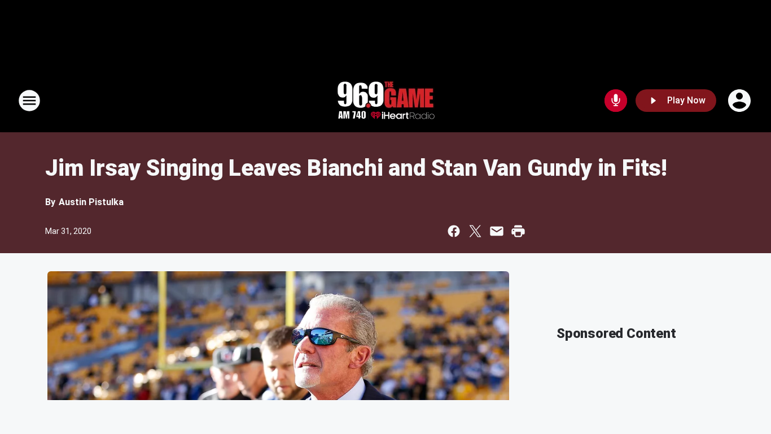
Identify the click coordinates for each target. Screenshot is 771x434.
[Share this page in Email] (497, 231)
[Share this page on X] (475, 231)
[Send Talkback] (615, 100)
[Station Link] (385, 100)
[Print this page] (518, 231)
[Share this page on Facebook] (454, 231)
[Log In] (740, 100)
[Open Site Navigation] (29, 100)
